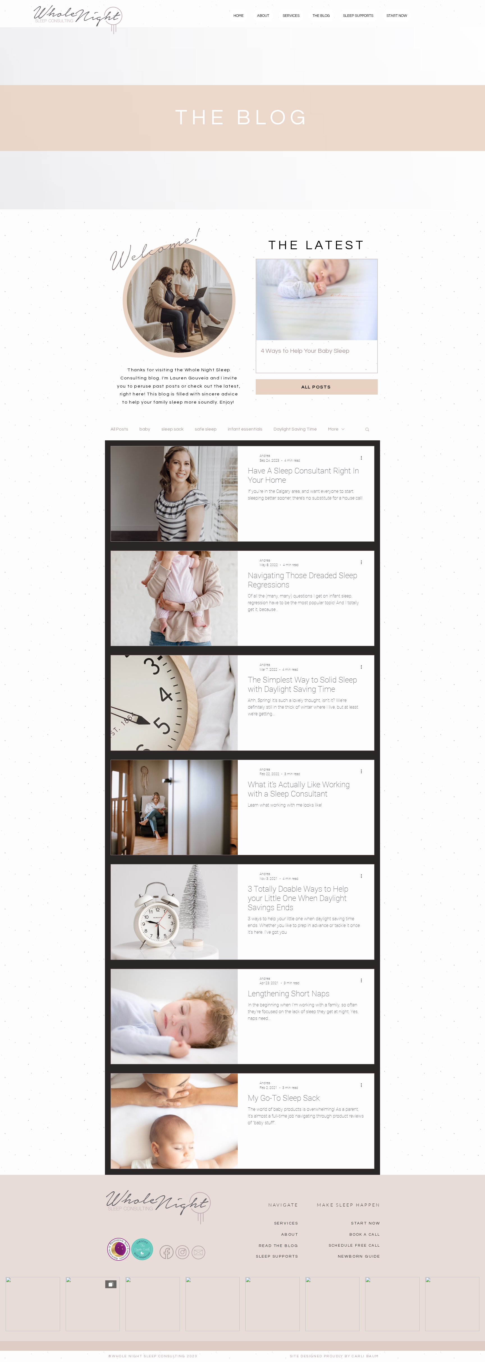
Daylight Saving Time (295, 429)
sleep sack (172, 429)
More (333, 429)
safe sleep (206, 429)
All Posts (119, 429)
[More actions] (363, 457)
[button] (367, 430)
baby (144, 429)
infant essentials (245, 429)
